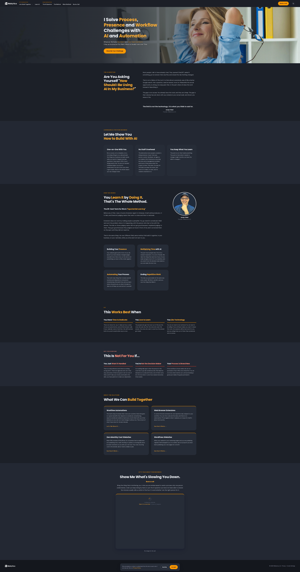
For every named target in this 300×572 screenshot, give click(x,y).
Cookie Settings (291, 566)
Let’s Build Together (25, 4)
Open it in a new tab (144, 504)
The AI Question (47, 4)
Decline (164, 567)
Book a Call (76, 4)
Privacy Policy (137, 568)
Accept (173, 567)
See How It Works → (160, 426)
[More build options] (32, 4)
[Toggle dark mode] (293, 3)
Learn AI (37, 4)
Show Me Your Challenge (114, 51)
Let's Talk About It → (113, 426)
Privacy (284, 566)
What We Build (67, 4)
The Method (57, 4)
